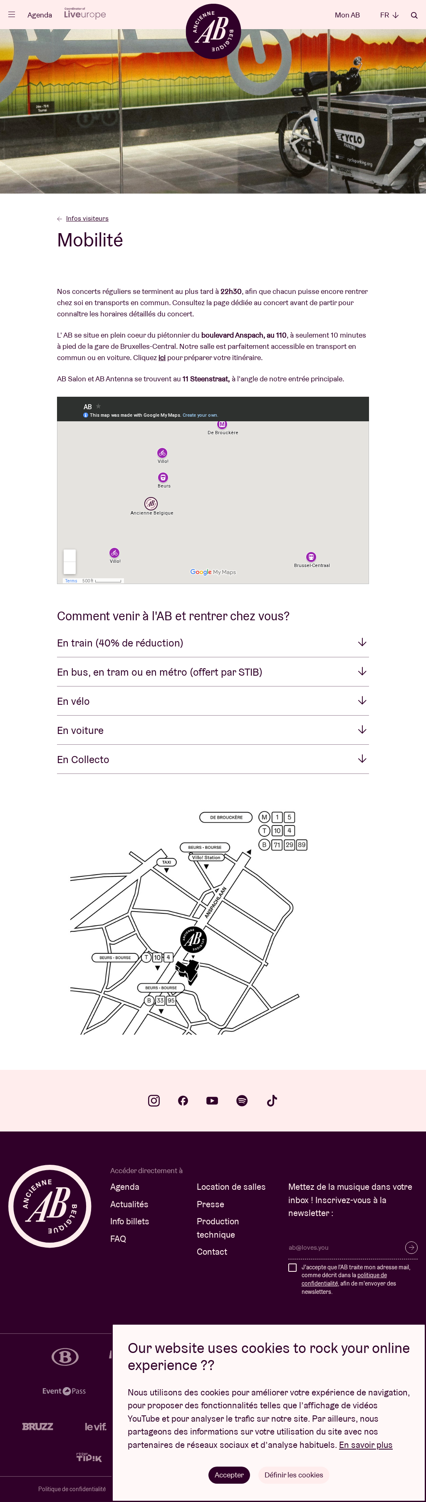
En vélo (73, 701)
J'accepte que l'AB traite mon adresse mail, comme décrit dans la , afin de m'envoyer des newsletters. (356, 1279)
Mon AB (347, 15)
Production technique (218, 1228)
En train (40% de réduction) (120, 642)
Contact (212, 1251)
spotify (242, 1101)
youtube (212, 1101)
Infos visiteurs (87, 218)
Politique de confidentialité (72, 1489)
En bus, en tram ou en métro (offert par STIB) (160, 672)
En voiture (80, 730)
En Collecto (83, 759)
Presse (210, 1204)
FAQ (118, 1238)
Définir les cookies (294, 1475)
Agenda (39, 15)
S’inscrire (411, 1247)
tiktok (272, 1101)
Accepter (229, 1475)
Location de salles (231, 1186)
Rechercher (414, 15)
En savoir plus (366, 1444)
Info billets (129, 1221)
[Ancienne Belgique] (213, 31)
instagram (154, 1101)
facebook (183, 1101)
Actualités (129, 1204)
